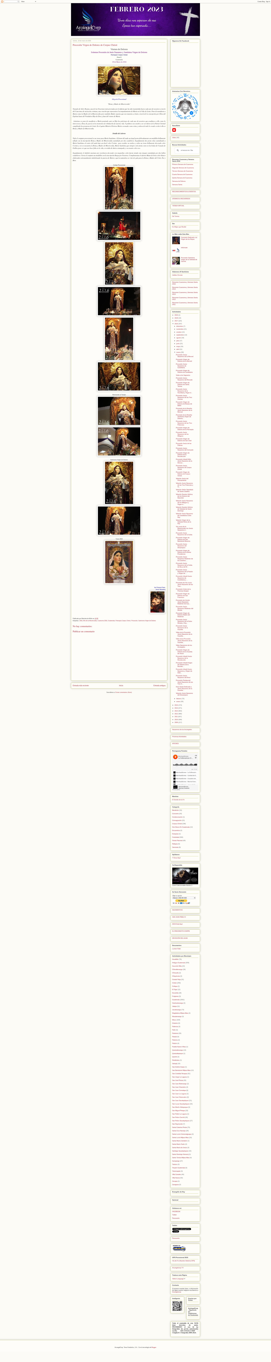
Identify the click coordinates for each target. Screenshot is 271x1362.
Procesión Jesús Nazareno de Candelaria (181, 365)
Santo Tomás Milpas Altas (180, 1157)
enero (178, 701)
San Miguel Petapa (178, 1110)
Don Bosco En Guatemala (181, 827)
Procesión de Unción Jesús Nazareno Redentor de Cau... (183, 602)
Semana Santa (177, 184)
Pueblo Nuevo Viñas (179, 1047)
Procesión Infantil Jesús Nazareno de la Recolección (184, 658)
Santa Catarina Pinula (179, 1127)
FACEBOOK (176, 1211)
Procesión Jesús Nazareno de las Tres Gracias (184, 397)
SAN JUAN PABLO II (179, 917)
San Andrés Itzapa (178, 1067)
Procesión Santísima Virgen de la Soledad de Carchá (189, 259)
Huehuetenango (177, 1003)
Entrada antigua (159, 685)
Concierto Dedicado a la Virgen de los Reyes (189, 238)
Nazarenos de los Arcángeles (182, 729)
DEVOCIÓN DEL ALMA (180, 938)
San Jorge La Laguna (179, 1077)
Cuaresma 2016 (102, 620)
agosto (178, 338)
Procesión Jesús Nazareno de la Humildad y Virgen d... (184, 391)
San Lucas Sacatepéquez (180, 1104)
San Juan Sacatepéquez (180, 1100)
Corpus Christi (177, 823)
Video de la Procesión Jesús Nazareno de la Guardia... (184, 634)
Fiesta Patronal (177, 840)
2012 (176, 714)
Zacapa (174, 1181)
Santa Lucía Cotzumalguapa (181, 1134)
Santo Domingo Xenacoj (180, 1154)
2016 (80, 620)
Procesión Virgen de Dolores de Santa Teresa (182, 384)
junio (178, 343)
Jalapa (174, 1006)
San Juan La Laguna (179, 1094)
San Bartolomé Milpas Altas (181, 1070)
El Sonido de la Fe (178, 799)
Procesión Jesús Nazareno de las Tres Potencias (184, 423)
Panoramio (176, 1218)
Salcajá (174, 1063)
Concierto (175, 813)
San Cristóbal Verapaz (179, 1073)
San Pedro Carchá (178, 1117)
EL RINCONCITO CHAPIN (181, 931)
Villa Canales (176, 1174)
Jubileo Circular (177, 275)
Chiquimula (176, 976)
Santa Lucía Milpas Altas (180, 1137)
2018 (176, 318)
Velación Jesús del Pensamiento (182, 479)
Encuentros (176, 830)
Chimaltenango (177, 969)
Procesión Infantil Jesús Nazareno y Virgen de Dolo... (184, 671)
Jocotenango (176, 1010)
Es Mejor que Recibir (179, 227)
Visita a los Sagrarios (183, 375)
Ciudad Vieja (176, 979)
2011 (176, 716)
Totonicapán (176, 1171)
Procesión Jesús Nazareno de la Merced (184, 355)
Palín (174, 1030)
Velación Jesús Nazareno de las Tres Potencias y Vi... (184, 485)
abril (178, 349)
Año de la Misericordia (90, 620)
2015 (176, 705)
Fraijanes (175, 996)
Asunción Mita (177, 966)
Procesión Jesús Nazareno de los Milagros (182, 434)
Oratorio (175, 1023)
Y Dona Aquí (176, 858)
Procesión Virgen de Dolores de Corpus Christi (183, 474)
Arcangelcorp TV (177, 1268)
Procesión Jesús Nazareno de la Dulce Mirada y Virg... (184, 621)
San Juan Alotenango (179, 1084)
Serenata (175, 847)
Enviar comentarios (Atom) (123, 692)
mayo (178, 346)
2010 (176, 719)
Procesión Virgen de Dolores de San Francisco (182, 595)
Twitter (174, 1215)
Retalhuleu (175, 1060)
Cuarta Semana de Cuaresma (182, 174)
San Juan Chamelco (179, 1087)
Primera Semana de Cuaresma (182, 164)
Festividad (175, 837)
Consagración (177, 820)
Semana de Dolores (179, 181)
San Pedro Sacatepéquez (180, 1121)
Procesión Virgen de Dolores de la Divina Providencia (183, 552)
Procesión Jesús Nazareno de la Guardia (182, 627)
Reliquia (175, 844)
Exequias (175, 834)
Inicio (121, 685)
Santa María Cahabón (179, 1141)
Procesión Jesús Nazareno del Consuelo (184, 449)
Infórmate (184, 247)
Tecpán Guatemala (178, 1168)
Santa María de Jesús (179, 1147)
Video (174, 137)
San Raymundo (177, 1124)
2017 (176, 321)
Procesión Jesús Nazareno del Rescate (184, 379)
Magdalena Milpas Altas (180, 1013)
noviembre (180, 329)
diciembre (179, 326)
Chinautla (175, 973)
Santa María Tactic (178, 1144)
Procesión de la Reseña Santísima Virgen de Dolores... (184, 416)
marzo (178, 352)
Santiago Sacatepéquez (180, 1151)
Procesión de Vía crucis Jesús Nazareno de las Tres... (184, 584)
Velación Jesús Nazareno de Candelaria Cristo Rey (184, 515)
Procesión (134, 620)
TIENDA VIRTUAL (178, 206)
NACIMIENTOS (177, 910)
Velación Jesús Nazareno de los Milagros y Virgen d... (184, 502)
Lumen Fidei (176, 949)
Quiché (174, 1057)
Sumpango (176, 1161)
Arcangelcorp (176, 1292)
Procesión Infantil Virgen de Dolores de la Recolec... (184, 664)
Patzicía (175, 1040)
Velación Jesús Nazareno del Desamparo (184, 694)
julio (177, 341)
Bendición (175, 810)
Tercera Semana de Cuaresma (182, 171)
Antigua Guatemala (178, 962)
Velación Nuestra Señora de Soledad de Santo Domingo (184, 509)
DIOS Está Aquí (177, 924)
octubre (179, 332)
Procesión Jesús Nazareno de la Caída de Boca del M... (184, 565)
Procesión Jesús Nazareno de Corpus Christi (183, 467)
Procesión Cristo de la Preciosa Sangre (183, 590)
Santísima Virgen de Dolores (147, 620)
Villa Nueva (176, 1178)
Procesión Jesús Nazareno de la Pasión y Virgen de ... (184, 571)
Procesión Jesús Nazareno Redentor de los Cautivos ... (184, 558)
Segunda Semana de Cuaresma (183, 168)
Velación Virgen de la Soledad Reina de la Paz (183, 522)
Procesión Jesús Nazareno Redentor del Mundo (184, 608)
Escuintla (175, 993)
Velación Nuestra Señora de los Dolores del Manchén (184, 496)
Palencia (175, 1026)
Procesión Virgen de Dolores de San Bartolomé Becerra (183, 539)
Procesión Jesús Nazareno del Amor (183, 676)
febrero (179, 698)
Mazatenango (176, 1016)
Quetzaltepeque (177, 1053)
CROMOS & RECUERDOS (181, 198)
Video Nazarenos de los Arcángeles (184, 646)
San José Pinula (177, 1080)
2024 (176, 315)
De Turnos (175, 216)
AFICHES (175, 743)
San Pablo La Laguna (179, 1114)
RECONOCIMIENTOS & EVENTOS (184, 191)
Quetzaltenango (177, 1050)
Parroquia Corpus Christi (123, 620)
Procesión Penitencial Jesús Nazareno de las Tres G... (184, 682)
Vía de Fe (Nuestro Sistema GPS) (183, 1261)
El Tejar (174, 989)
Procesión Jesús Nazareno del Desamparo (181, 545)
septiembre (180, 335)
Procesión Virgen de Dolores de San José (183, 439)
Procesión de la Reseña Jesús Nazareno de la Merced (184, 410)
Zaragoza (175, 1184)
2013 (176, 711)
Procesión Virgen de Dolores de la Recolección (182, 454)
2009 (176, 722)
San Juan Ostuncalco (179, 1097)
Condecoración (177, 817)
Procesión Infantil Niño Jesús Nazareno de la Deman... (184, 461)
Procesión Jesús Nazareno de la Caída (184, 534)
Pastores (175, 1033)
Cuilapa (174, 986)
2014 (176, 708)
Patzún (174, 1043)
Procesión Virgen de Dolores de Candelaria (184, 371)
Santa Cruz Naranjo (178, 1131)
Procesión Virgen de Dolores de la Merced (184, 360)
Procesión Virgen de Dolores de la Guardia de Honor (184, 651)
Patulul (174, 1036)
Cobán (174, 983)
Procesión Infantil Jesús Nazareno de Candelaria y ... (184, 578)
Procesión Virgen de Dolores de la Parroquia (184, 428)
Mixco (174, 1020)
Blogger (153, 1347)
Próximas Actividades (179, 736)
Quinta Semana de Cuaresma (182, 178)
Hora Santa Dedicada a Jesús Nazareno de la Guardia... (184, 688)
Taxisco (174, 1164)
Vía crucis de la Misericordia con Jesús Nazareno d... (184, 528)
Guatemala (111, 620)
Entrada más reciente (81, 685)
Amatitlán (175, 959)
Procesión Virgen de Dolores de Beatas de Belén (184, 403)
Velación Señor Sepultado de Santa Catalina (184, 490)
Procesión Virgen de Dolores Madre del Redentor (183, 615)
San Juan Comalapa (179, 1090)
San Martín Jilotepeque (180, 1107)
